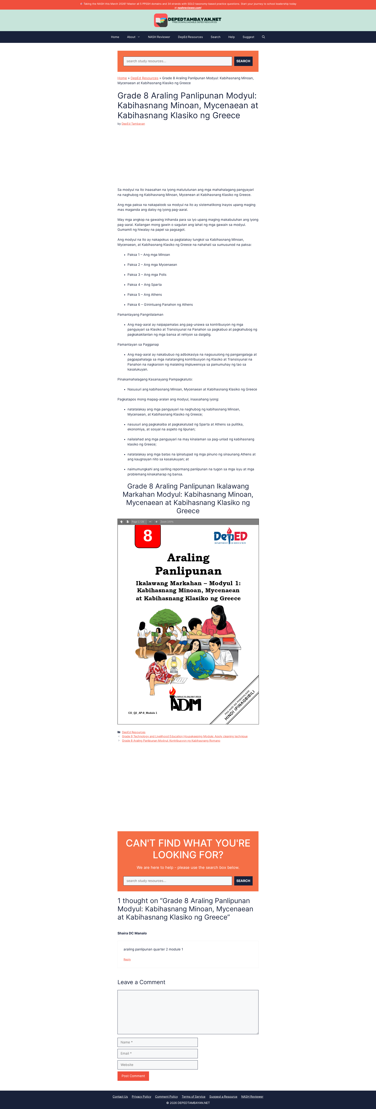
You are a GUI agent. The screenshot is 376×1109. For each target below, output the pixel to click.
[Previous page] (121, 522)
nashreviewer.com (189, 7)
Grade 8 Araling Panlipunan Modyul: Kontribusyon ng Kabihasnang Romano (171, 740)
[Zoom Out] (150, 522)
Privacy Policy (141, 1096)
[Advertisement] (188, 153)
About (131, 37)
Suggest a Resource (223, 1096)
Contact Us (120, 1096)
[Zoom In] (156, 522)
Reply (127, 959)
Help (231, 37)
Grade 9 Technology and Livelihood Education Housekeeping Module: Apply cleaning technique (185, 736)
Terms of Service (193, 1096)
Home (115, 37)
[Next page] (128, 522)
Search (216, 37)
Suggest (248, 37)
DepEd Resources (190, 37)
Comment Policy (166, 1096)
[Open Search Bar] (263, 37)
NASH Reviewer (159, 37)
